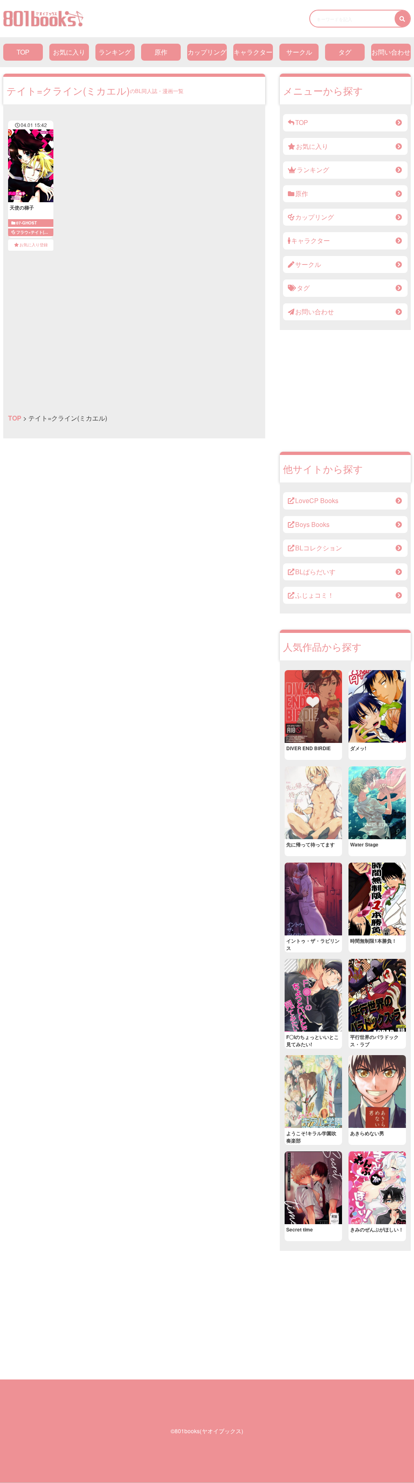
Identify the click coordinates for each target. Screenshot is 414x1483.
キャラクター (253, 52)
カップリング (207, 52)
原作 (160, 52)
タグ (344, 52)
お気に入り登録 (33, 245)
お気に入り (69, 52)
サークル (299, 52)
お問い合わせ (391, 52)
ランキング (115, 52)
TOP (23, 52)
